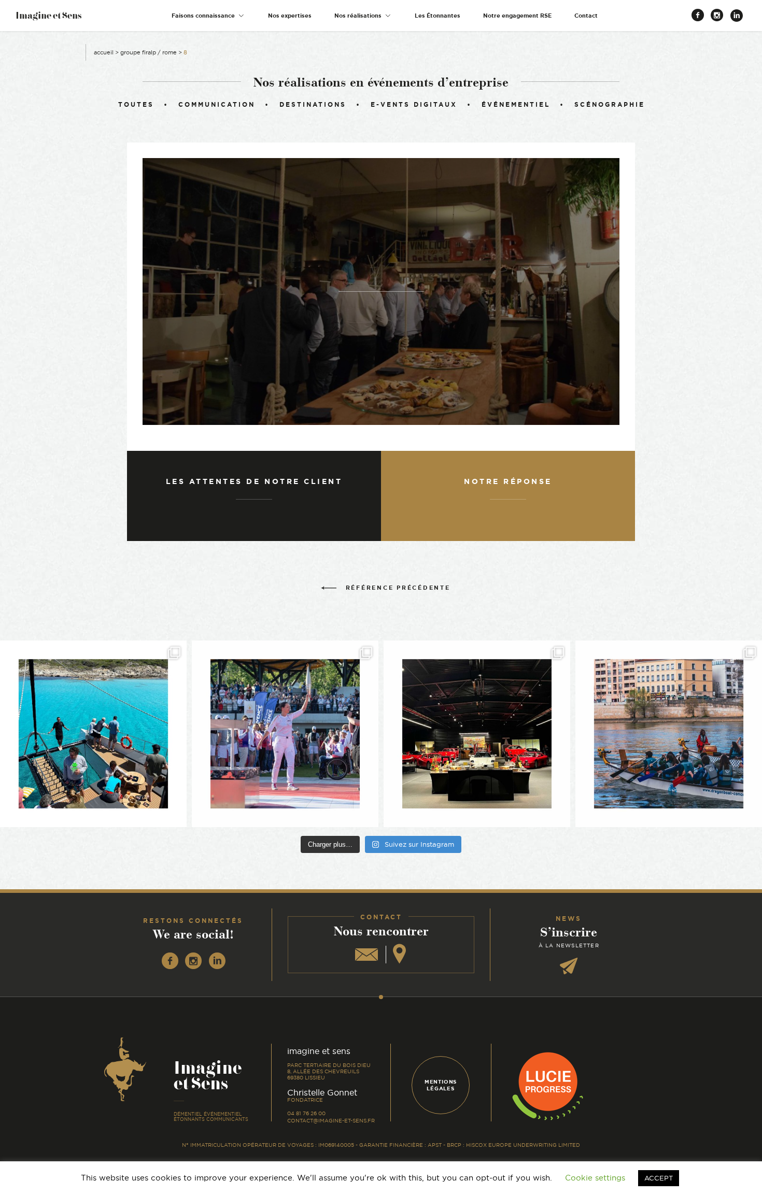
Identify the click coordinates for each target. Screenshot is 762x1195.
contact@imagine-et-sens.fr (331, 1120)
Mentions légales (441, 1085)
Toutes (136, 104)
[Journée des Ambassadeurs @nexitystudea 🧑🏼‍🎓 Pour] (668, 734)
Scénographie (609, 104)
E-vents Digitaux (414, 104)
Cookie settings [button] (595, 1177)
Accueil (104, 52)
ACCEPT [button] (658, 1178)
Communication (216, 104)
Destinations (312, 104)
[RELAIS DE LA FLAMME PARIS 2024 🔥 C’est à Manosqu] (285, 734)
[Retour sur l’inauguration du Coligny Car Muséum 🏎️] (477, 734)
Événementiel (516, 104)
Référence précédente (398, 588)
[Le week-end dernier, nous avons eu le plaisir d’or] (93, 734)
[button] (208, 16)
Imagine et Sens (48, 19)
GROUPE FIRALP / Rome (148, 52)
